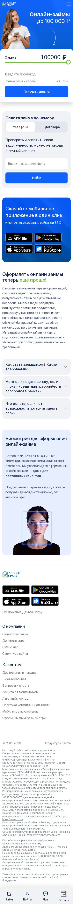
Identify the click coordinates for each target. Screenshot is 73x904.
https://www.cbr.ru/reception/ (43, 834)
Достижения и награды (19, 673)
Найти (36, 178)
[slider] (68, 62)
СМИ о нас (10, 647)
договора (52, 127)
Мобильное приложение (20, 711)
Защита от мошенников (20, 692)
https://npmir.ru (57, 787)
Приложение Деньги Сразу (22, 612)
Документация (13, 641)
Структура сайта (15, 654)
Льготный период (15, 698)
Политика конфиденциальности (26, 705)
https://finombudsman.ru (16, 868)
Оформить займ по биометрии (24, 718)
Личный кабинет (14, 679)
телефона (20, 127)
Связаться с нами (15, 634)
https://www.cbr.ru (12, 819)
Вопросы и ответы (16, 685)
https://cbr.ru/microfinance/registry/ (24, 828)
